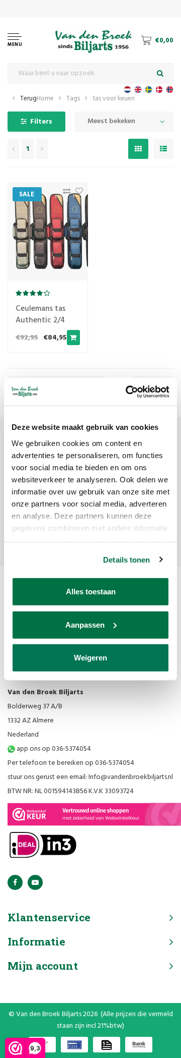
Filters (41, 122)
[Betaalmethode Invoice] (106, 1044)
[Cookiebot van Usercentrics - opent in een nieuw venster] (127, 391)
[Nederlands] (127, 89)
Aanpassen (85, 624)
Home (45, 98)
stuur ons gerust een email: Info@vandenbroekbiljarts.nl (90, 777)
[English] (138, 89)
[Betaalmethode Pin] (74, 1044)
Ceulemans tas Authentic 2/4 (40, 314)
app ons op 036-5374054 (53, 749)
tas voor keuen (114, 98)
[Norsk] (169, 89)
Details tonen (126, 559)
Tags (73, 98)
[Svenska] (148, 89)
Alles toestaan (91, 591)
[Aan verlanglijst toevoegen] (76, 193)
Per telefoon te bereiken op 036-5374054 (71, 763)
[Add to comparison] (64, 193)
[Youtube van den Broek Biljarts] (35, 882)
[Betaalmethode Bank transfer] (138, 1044)
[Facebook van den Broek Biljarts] (15, 882)
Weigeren (90, 657)
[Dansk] (159, 89)
